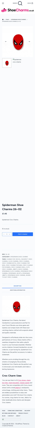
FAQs (3, 410)
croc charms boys (9, 263)
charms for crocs (13, 259)
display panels (24, 383)
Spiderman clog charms (11, 271)
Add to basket (22, 234)
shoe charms (23, 269)
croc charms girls (18, 267)
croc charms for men (14, 265)
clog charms (13, 261)
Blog (3, 416)
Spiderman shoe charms (16, 275)
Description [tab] (17, 286)
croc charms (24, 261)
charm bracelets (14, 383)
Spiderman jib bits (15, 273)
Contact (11, 416)
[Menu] (3, 3)
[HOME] (3, 19)
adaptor (17, 388)
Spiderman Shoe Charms (19, 256)
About (18, 416)
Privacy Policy (23, 413)
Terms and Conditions (15, 410)
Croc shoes (22, 380)
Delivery (27, 410)
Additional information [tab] (17, 290)
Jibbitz (15, 269)
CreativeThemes (7, 426)
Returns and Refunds (9, 413)
